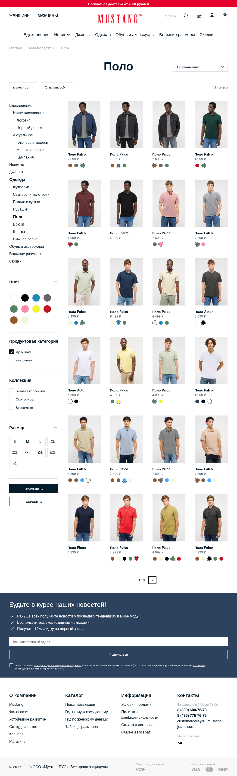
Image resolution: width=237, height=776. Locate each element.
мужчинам (21, 87)
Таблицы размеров (81, 726)
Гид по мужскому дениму (86, 711)
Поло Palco (77, 154)
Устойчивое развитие (27, 719)
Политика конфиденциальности (139, 714)
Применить (34, 489)
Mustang (16, 704)
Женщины (19, 15)
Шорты (19, 231)
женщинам (24, 360)
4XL (40, 452)
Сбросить (34, 502)
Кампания (25, 157)
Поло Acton (204, 311)
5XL (53, 452)
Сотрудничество (23, 726)
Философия (19, 711)
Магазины (17, 741)
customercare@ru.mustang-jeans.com (200, 723)
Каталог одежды (41, 47)
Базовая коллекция (30, 390)
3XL (27, 452)
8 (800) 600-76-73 (192, 709)
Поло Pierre (119, 233)
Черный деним (29, 127)
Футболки (21, 186)
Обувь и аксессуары (135, 34)
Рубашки (20, 209)
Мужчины (48, 15)
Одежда (103, 34)
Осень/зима (25, 399)
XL (53, 441)
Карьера (16, 733)
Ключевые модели (32, 142)
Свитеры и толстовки (31, 194)
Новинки (62, 34)
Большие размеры (177, 34)
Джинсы (82, 34)
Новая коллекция (32, 149)
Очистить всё (55, 87)
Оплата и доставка (137, 724)
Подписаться (118, 654)
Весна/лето (24, 407)
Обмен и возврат (135, 732)
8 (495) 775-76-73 (192, 715)
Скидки (206, 34)
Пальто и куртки (26, 201)
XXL (15, 452)
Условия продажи (136, 704)
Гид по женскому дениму (86, 719)
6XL (15, 463)
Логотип (24, 120)
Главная (15, 47)
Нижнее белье (25, 238)
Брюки (18, 224)
